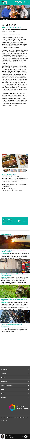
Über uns (3, 397)
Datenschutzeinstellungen (21, 417)
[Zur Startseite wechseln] (4, 2)
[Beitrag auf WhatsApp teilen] (7, 25)
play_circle (25, 436)
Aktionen (3, 373)
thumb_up (28, 436)
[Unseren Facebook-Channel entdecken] (6, 420)
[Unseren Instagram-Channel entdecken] (8, 420)
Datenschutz (10, 417)
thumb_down (23, 436)
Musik (2, 389)
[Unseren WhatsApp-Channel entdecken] (1, 420)
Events (3, 377)
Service (3, 393)
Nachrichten (4, 369)
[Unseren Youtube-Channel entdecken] (3, 420)
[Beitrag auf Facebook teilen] (10, 25)
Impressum (3, 417)
